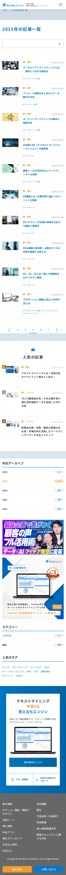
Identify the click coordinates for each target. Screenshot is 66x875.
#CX (36, 671)
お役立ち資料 (9, 844)
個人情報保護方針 (46, 828)
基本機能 (7, 804)
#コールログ (35, 667)
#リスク (5, 667)
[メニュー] (60, 4)
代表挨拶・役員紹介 (48, 816)
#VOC (47, 667)
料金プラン (8, 832)
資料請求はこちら (33, 762)
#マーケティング (19, 667)
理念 (39, 810)
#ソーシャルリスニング (12, 671)
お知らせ (7, 850)
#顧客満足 (45, 671)
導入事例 (7, 826)
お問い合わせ (48, 869)
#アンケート (7, 675)
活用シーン (8, 820)
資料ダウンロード (12, 838)
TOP (5, 10)
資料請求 (17, 869)
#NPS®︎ (19, 675)
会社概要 (41, 804)
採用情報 (41, 822)
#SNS (28, 671)
